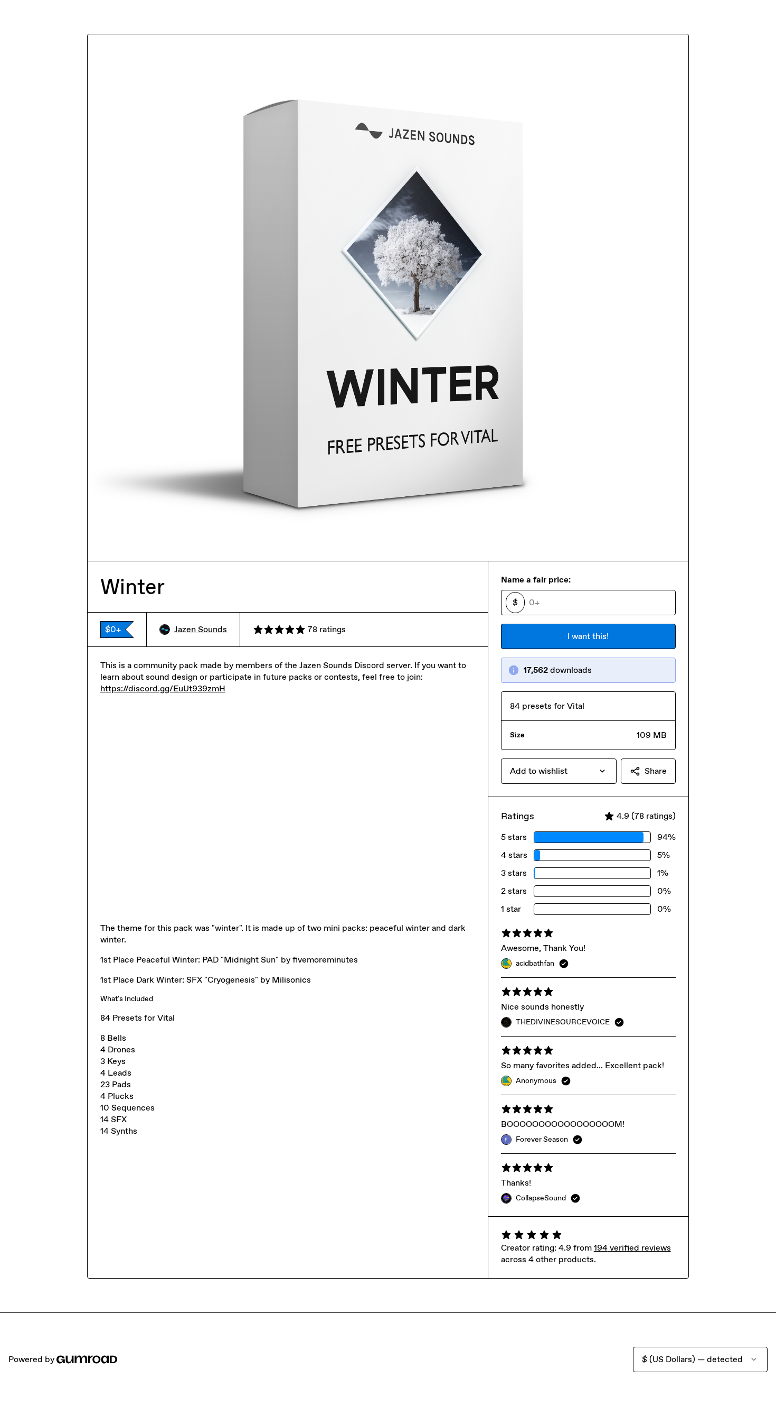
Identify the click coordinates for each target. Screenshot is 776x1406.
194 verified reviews (632, 1248)
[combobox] (559, 771)
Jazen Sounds (200, 629)
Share (656, 771)
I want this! (588, 636)
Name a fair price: (536, 580)
